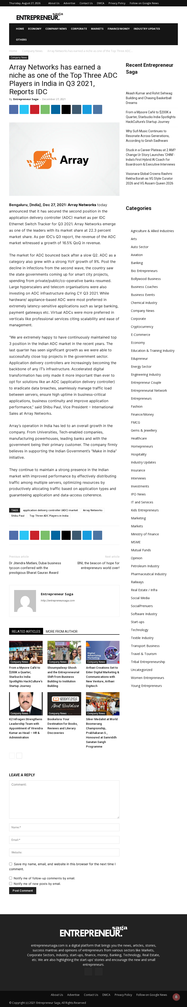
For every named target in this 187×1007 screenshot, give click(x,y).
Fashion (137, 406)
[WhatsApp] (45, 109)
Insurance (138, 470)
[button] (172, 29)
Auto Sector (139, 247)
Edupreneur (139, 358)
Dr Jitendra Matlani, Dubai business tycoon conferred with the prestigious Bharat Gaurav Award (35, 568)
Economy (34, 28)
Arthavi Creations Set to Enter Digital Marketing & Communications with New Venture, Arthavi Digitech (102, 677)
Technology (139, 630)
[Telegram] (87, 109)
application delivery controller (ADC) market (50, 510)
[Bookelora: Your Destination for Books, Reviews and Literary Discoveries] (64, 703)
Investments (140, 486)
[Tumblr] (76, 109)
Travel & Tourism (144, 654)
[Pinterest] (34, 109)
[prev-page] (12, 755)
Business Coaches (144, 287)
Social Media (140, 598)
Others (21, 39)
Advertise (69, 3)
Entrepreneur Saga (26, 99)
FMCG (135, 422)
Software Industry (144, 614)
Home (20, 28)
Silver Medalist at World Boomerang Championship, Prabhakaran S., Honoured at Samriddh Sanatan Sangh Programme (102, 732)
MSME (135, 542)
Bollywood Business (146, 279)
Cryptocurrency (142, 326)
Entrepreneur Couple (146, 382)
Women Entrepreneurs (147, 678)
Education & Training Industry (152, 350)
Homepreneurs (142, 446)
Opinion (136, 558)
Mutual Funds (141, 550)
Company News (56, 28)
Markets (97, 28)
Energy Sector (141, 366)
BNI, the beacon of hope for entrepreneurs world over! (98, 565)
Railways (137, 582)
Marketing (138, 518)
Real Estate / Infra (144, 590)
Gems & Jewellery (144, 430)
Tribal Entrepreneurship (148, 662)
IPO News (138, 494)
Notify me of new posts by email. (37, 883)
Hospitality (138, 454)
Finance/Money (119, 28)
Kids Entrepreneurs (145, 510)
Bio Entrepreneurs (144, 271)
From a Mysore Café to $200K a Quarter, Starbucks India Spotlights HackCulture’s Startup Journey (25, 677)
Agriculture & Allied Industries (152, 231)
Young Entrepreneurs (146, 685)
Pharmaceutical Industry (148, 574)
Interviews (138, 478)
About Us (53, 3)
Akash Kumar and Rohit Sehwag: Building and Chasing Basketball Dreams (149, 98)
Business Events (143, 295)
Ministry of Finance (145, 534)
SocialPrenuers (142, 606)
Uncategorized (141, 670)
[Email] (66, 109)
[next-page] (19, 755)
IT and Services (142, 502)
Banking (137, 263)
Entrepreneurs (141, 398)
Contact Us (86, 3)
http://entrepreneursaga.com (58, 600)
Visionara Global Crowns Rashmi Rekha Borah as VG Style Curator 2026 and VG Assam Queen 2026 (149, 178)
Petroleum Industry (145, 566)
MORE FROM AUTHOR (62, 631)
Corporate (79, 28)
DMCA (100, 3)
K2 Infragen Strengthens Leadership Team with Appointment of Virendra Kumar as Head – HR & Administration (26, 728)
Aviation (137, 255)
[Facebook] (13, 109)
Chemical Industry (144, 302)
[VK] (97, 109)
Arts (134, 239)
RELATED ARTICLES (26, 631)
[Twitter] (24, 109)
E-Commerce (140, 334)
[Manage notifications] (176, 997)
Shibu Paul (17, 515)
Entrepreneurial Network (149, 390)
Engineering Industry (146, 374)
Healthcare (139, 438)
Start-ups (137, 622)
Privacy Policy (117, 3)
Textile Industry (142, 638)
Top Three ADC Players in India (48, 515)
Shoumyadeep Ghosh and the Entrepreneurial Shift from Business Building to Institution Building (63, 677)
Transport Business (145, 646)
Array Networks (82, 204)
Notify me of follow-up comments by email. (44, 878)
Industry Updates (147, 28)
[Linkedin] (55, 109)
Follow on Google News (144, 3)
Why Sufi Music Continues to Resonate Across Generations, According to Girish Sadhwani (147, 135)
